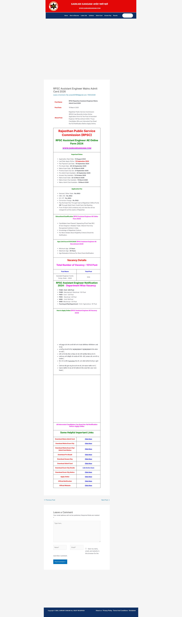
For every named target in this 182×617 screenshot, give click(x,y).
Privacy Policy (107, 610)
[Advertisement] (77, 38)
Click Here (88, 443)
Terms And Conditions (120, 610)
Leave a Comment (59, 95)
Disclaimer (132, 610)
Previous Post (49, 500)
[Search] (131, 16)
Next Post (105, 500)
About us (99, 610)
